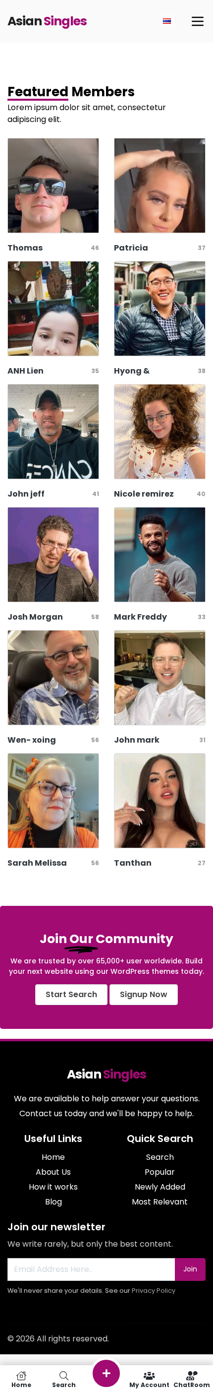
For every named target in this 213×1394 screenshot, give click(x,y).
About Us (53, 1172)
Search (160, 1157)
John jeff (26, 494)
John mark (137, 740)
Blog (53, 1201)
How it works (53, 1187)
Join (190, 1269)
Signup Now (143, 994)
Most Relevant (160, 1201)
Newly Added (160, 1187)
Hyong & (132, 371)
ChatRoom (191, 1384)
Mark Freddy (140, 617)
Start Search (71, 994)
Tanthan (133, 863)
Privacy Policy (153, 1290)
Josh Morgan (35, 617)
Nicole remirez (144, 494)
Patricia (131, 247)
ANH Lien (25, 371)
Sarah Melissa (37, 863)
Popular (160, 1172)
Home (53, 1157)
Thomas (25, 247)
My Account (149, 1384)
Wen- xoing (31, 740)
